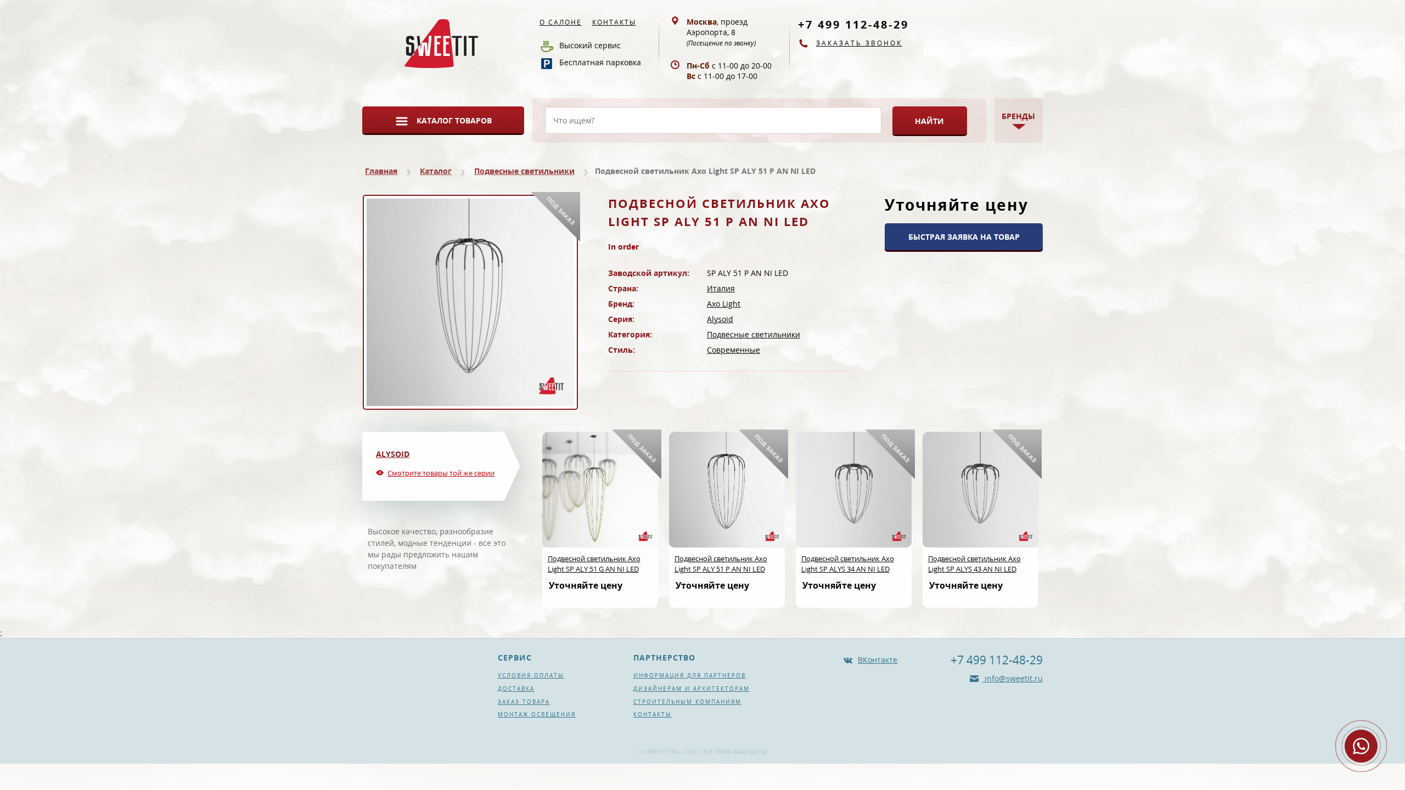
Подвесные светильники (524, 171)
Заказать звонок (859, 43)
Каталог (436, 171)
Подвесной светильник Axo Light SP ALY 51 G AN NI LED (594, 564)
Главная (381, 171)
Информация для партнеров (689, 675)
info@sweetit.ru (1012, 678)
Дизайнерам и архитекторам (691, 688)
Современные (733, 350)
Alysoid (720, 319)
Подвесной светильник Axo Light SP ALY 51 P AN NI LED (721, 564)
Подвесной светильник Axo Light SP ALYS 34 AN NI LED (847, 564)
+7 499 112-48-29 (853, 24)
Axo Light (723, 303)
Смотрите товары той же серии (440, 473)
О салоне (560, 22)
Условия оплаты (531, 675)
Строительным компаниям (687, 702)
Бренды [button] (1018, 116)
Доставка (516, 688)
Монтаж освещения (537, 714)
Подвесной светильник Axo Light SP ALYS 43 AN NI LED (974, 564)
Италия (721, 288)
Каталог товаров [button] (454, 120)
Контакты (614, 22)
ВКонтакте (877, 659)
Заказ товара (524, 702)
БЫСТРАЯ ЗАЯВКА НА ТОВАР (964, 237)
